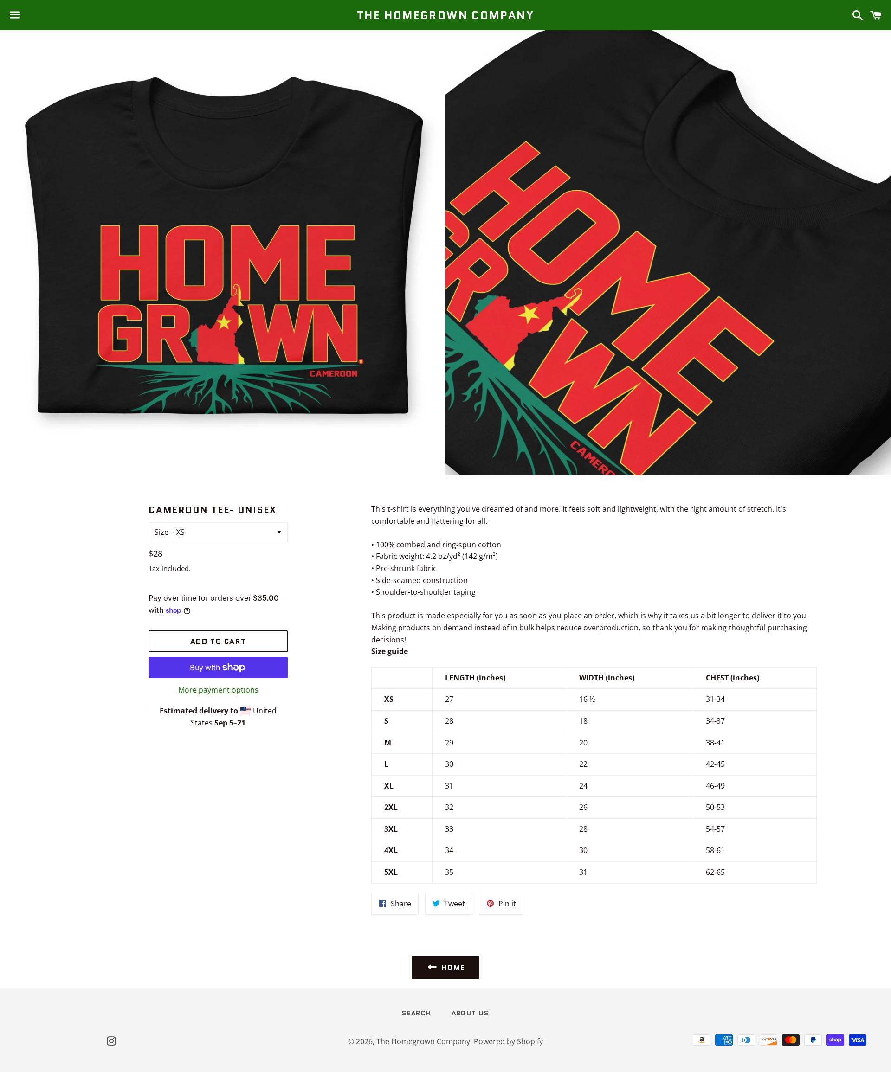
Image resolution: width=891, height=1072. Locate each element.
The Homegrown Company (445, 15)
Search (416, 1013)
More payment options (218, 690)
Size (161, 532)
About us (470, 1013)
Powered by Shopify (508, 1041)
